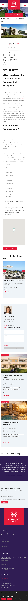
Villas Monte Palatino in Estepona (14, 280)
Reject (9, 598)
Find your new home (14, 15)
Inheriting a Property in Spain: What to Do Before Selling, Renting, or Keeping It (13, 558)
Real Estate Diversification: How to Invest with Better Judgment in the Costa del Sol (13, 567)
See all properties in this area (10, 248)
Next (26, 31)
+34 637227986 (4, 578)
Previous (2, 31)
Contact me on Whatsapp (9, 47)
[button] (15, 232)
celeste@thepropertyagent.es (13, 327)
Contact (3, 544)
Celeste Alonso (7, 583)
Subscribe (5, 502)
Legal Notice (4, 546)
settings (12, 596)
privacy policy (6, 345)
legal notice (18, 343)
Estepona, (23, 98)
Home (2, 539)
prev (4, 271)
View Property (14, 275)
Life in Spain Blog (5, 541)
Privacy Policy (4, 549)
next (24, 271)
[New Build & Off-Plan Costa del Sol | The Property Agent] (14, 9)
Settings (15, 598)
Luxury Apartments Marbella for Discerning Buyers (12, 563)
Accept (4, 598)
